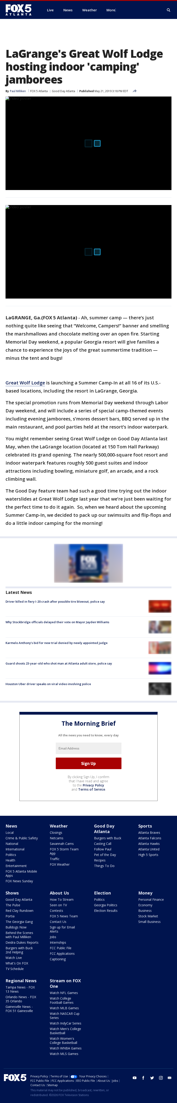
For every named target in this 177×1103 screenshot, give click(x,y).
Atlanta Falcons (149, 838)
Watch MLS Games (64, 1054)
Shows (12, 893)
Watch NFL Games (64, 993)
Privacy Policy (93, 785)
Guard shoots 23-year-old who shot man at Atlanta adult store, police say (59, 663)
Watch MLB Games (64, 1008)
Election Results (106, 910)
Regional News (21, 980)
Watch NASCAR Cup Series (65, 1015)
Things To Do (104, 866)
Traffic (54, 859)
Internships (58, 942)
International (15, 849)
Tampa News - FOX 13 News (20, 989)
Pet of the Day (105, 854)
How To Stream (62, 899)
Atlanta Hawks (149, 843)
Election (102, 893)
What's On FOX (17, 963)
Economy (145, 905)
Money (145, 893)
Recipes (100, 860)
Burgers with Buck (107, 838)
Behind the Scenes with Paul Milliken (19, 935)
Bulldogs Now (16, 927)
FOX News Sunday (19, 881)
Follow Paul (102, 849)
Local (10, 832)
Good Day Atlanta (63, 91)
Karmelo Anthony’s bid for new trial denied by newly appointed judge (57, 643)
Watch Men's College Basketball (65, 1031)
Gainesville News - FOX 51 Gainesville (19, 1008)
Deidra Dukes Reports (22, 942)
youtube (134, 1078)
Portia (10, 916)
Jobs (53, 937)
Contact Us (58, 921)
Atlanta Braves (149, 832)
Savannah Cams (62, 843)
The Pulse (13, 905)
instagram (161, 1078)
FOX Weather (60, 864)
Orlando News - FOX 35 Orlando (21, 999)
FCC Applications (62, 953)
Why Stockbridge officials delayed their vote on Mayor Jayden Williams (57, 622)
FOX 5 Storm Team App (64, 851)
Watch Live (14, 957)
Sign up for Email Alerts (62, 929)
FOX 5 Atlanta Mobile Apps (21, 873)
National (12, 843)
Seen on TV (58, 905)
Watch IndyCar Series (65, 1023)
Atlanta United (148, 849)
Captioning (58, 959)
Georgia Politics (105, 905)
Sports (145, 826)
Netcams (56, 838)
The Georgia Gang (19, 921)
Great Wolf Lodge (25, 383)
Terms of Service (91, 789)
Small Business (149, 921)
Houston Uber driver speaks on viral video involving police (48, 684)
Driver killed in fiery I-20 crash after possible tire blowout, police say (55, 601)
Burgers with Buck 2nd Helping (19, 950)
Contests (56, 910)
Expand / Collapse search (168, 10)
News (11, 826)
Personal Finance (151, 899)
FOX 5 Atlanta (39, 91)
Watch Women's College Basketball (63, 1040)
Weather (59, 826)
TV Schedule (15, 969)
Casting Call (102, 843)
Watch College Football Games (62, 1000)
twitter (152, 1078)
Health (10, 860)
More (110, 10)
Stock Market (148, 916)
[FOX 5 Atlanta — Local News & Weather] (21, 9)
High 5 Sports (148, 854)
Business (145, 910)
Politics (11, 854)
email (169, 1078)
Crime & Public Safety (22, 838)
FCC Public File (60, 948)
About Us (59, 893)
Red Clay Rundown (19, 910)
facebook (143, 1078)
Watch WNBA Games (66, 1048)
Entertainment (16, 866)
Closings (56, 832)
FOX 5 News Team (64, 916)
